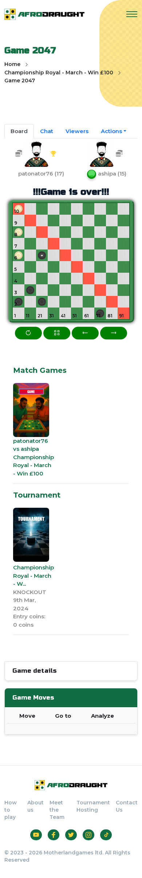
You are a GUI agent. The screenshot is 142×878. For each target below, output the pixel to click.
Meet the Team (57, 809)
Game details (34, 671)
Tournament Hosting (93, 806)
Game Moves (33, 697)
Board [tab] (19, 131)
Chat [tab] (46, 131)
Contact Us (127, 806)
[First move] (56, 333)
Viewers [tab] (77, 131)
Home (12, 64)
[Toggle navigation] (132, 14)
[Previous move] (85, 333)
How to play (10, 809)
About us (35, 806)
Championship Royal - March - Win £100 (58, 72)
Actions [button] (111, 131)
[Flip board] (28, 333)
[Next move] (113, 333)
